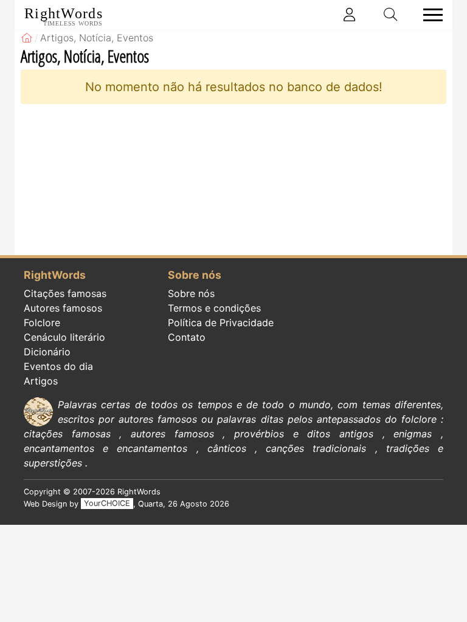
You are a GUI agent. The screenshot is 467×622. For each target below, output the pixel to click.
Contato (187, 337)
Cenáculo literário (64, 337)
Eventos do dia (58, 366)
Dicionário (47, 352)
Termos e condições (214, 308)
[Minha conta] (349, 14)
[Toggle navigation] (429, 15)
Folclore (42, 322)
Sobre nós (191, 293)
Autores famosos (63, 308)
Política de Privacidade (221, 322)
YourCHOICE (107, 503)
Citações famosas (65, 293)
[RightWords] (27, 38)
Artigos (41, 381)
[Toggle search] (391, 14)
